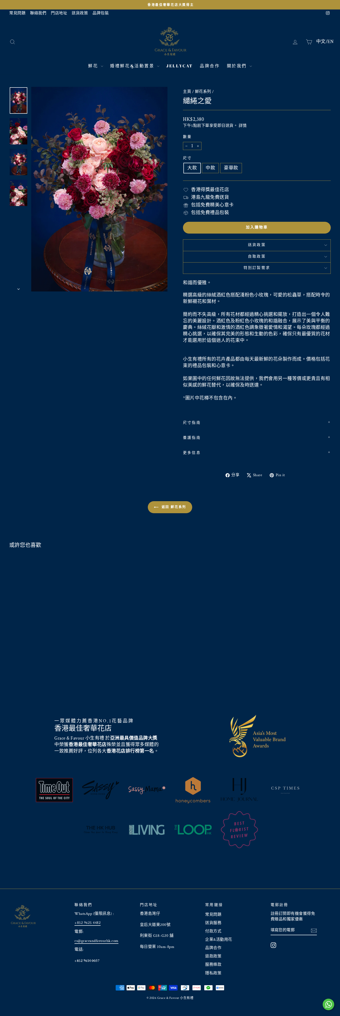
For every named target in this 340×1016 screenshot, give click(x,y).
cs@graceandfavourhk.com (96, 940)
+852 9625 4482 (87, 922)
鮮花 (94, 66)
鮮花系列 (203, 91)
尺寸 (187, 158)
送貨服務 (213, 922)
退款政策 (213, 956)
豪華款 (231, 168)
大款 (192, 168)
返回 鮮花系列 (173, 507)
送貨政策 (80, 13)
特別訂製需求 (257, 268)
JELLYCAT (179, 66)
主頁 (187, 91)
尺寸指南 (192, 422)
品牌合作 (210, 66)
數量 (187, 136)
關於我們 (237, 66)
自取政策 (257, 256)
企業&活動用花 (218, 939)
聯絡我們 (38, 13)
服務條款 (213, 964)
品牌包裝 (101, 13)
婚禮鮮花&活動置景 (133, 66)
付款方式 (213, 931)
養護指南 (192, 437)
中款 (210, 168)
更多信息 (192, 452)
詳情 (243, 125)
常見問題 (17, 13)
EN (331, 41)
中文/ (322, 41)
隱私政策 (213, 973)
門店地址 (59, 13)
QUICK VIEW (47, 668)
